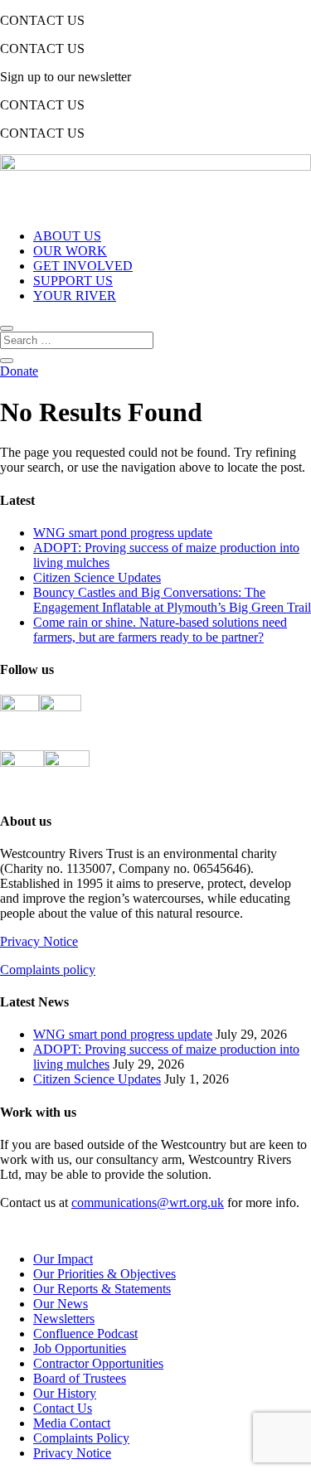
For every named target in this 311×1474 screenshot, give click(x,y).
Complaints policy (47, 969)
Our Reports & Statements (102, 1289)
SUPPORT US (73, 281)
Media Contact (71, 1423)
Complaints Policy (81, 1438)
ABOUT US (67, 236)
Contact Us (62, 1408)
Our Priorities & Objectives (104, 1274)
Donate (19, 371)
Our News (60, 1304)
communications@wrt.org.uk (147, 1202)
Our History (64, 1393)
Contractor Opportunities (98, 1363)
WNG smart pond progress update (122, 533)
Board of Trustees (79, 1378)
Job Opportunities (79, 1348)
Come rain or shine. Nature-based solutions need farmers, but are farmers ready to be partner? (160, 629)
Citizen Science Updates (97, 577)
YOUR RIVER (74, 295)
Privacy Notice (39, 941)
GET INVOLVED (83, 266)
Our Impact (63, 1259)
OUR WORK (70, 251)
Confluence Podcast (85, 1333)
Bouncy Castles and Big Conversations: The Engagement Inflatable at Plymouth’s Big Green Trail (172, 599)
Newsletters (64, 1319)
